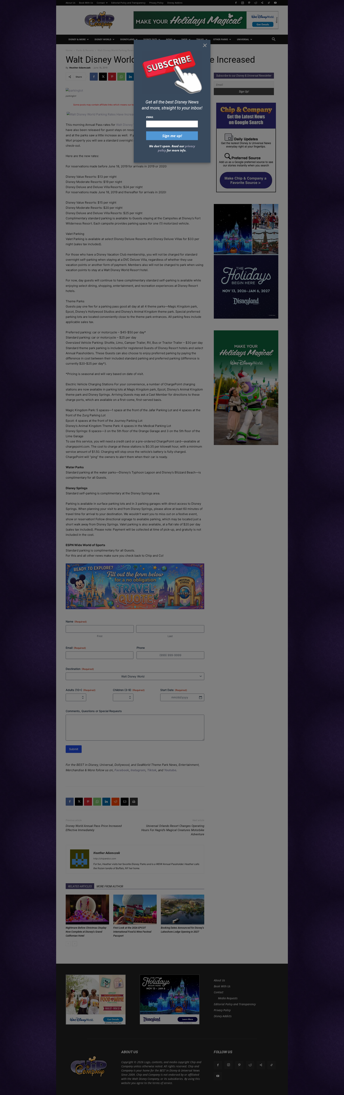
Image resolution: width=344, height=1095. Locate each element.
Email (149, 117)
